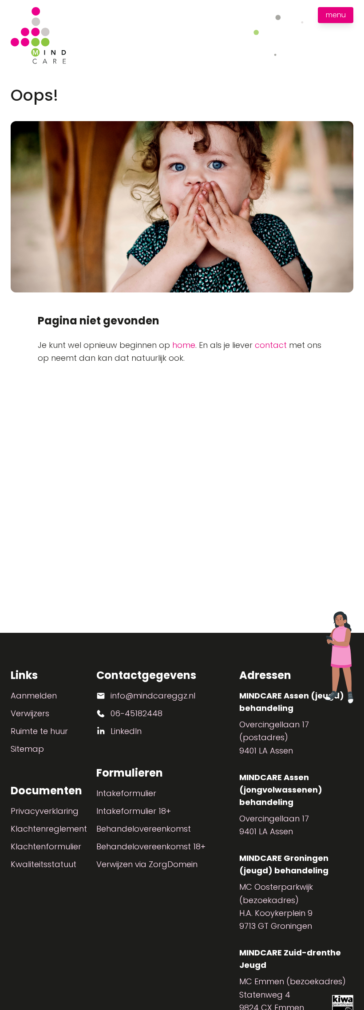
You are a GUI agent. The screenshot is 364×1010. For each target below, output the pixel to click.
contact (271, 345)
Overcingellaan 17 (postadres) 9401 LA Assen (274, 737)
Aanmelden (34, 695)
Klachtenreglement (49, 828)
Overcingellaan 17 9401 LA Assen (274, 825)
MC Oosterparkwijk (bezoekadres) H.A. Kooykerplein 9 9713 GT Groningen (276, 906)
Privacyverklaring (45, 811)
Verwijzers (30, 713)
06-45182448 (136, 713)
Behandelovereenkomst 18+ (151, 846)
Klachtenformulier (46, 846)
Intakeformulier (126, 793)
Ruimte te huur (39, 731)
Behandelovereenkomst (143, 828)
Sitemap (27, 748)
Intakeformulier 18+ (133, 811)
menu (336, 15)
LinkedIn (126, 731)
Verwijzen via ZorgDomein (147, 864)
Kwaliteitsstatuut (43, 864)
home (183, 345)
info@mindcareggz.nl (153, 695)
